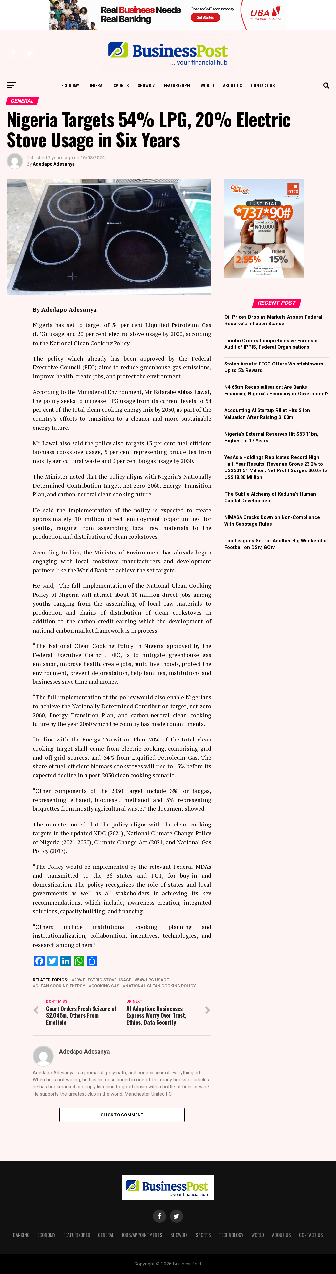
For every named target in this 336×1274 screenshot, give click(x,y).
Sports (121, 85)
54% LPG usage (153, 980)
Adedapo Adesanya (54, 164)
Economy (70, 85)
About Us (232, 85)
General (96, 85)
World (207, 85)
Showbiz (146, 85)
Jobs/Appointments (142, 1234)
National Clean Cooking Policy (160, 986)
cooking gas (105, 986)
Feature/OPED (178, 85)
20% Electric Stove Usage (102, 980)
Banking (21, 1234)
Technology (231, 1234)
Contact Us (263, 85)
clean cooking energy (60, 986)
